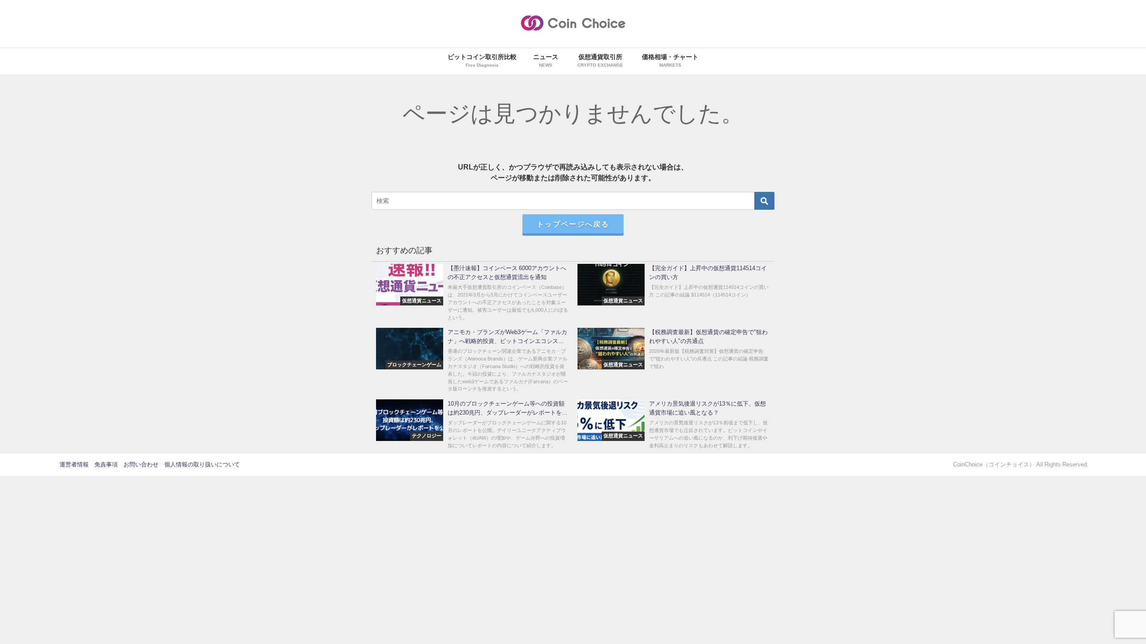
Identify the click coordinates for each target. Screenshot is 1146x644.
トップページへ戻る (573, 224)
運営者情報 (74, 464)
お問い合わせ (141, 464)
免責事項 (106, 464)
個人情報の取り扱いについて (202, 464)
